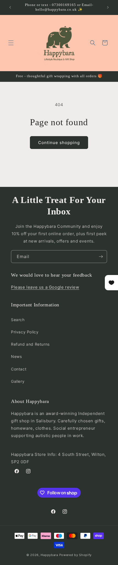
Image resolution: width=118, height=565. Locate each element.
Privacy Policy (24, 332)
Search (18, 319)
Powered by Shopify (75, 555)
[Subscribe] (101, 256)
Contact (18, 369)
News (16, 356)
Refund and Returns (30, 344)
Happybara (49, 555)
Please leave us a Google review (45, 287)
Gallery (17, 381)
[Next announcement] (108, 7)
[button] (11, 43)
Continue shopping (59, 142)
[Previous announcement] (10, 7)
